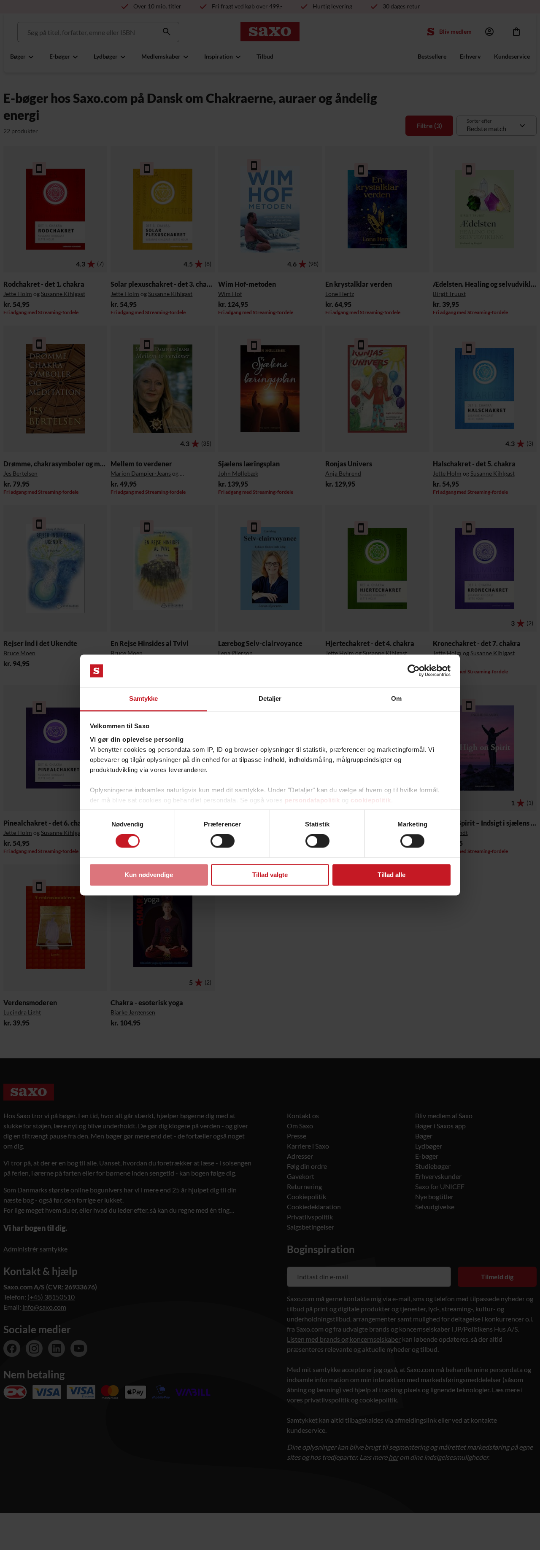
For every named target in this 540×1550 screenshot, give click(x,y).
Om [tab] (396, 698)
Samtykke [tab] (143, 698)
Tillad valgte (270, 874)
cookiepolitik (371, 800)
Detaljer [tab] (270, 698)
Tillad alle (391, 874)
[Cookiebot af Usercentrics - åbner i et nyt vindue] (414, 671)
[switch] (223, 841)
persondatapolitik (312, 800)
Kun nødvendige (148, 874)
